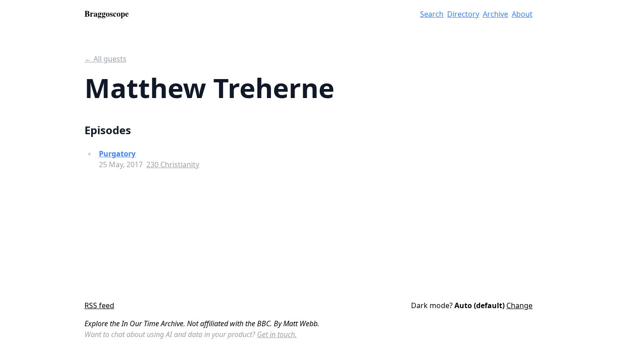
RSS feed (99, 305)
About (522, 14)
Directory (463, 14)
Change (519, 305)
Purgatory (117, 154)
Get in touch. (277, 334)
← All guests (105, 59)
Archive (495, 14)
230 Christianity (172, 164)
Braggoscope (106, 13)
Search (432, 14)
